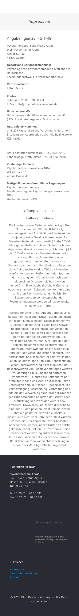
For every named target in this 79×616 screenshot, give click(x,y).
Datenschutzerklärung (24, 573)
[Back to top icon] (70, 607)
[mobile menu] (73, 6)
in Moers (51, 539)
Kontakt (14, 577)
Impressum (16, 569)
